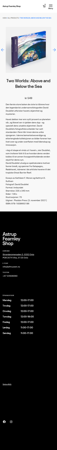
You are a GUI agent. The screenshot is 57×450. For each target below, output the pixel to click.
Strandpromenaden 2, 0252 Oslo (18, 254)
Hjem (4, 18)
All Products (13, 18)
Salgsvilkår (7, 384)
